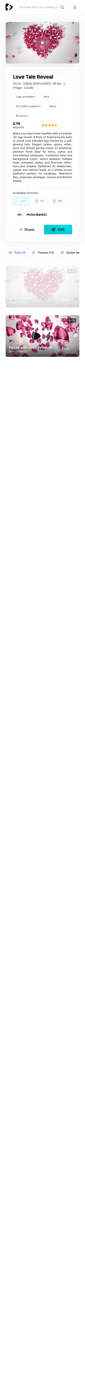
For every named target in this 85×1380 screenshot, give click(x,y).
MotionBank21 (37, 214)
